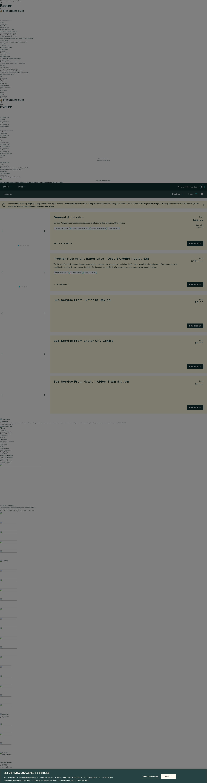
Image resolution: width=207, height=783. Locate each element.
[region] (103, 776)
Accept (168, 776)
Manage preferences (150, 776)
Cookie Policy (83, 780)
